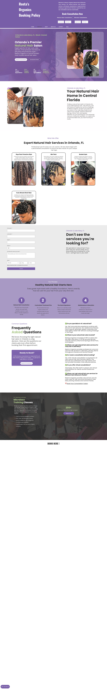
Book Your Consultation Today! (77, 384)
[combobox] (13, 263)
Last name (9, 234)
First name (9, 228)
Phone (8, 245)
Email (8, 239)
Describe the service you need (13, 251)
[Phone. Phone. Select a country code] (9, 248)
